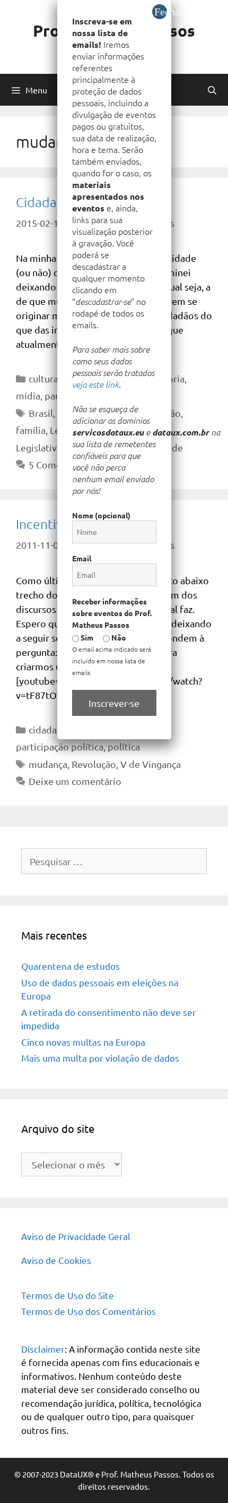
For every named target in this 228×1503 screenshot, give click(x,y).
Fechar (160, 12)
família (31, 429)
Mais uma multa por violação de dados (100, 1057)
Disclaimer (43, 1348)
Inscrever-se (114, 702)
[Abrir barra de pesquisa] (212, 90)
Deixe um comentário (75, 781)
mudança (48, 764)
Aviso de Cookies (56, 1260)
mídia (28, 395)
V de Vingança (150, 764)
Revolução (94, 764)
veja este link (95, 384)
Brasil (41, 413)
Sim (86, 637)
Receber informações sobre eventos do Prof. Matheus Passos (112, 612)
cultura (43, 378)
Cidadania (45, 202)
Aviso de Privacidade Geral (75, 1236)
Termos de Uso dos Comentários (88, 1311)
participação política (59, 746)
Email (81, 558)
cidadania (49, 729)
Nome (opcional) (101, 515)
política (124, 746)
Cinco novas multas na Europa (83, 1041)
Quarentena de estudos (70, 965)
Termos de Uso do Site (67, 1295)
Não (118, 637)
